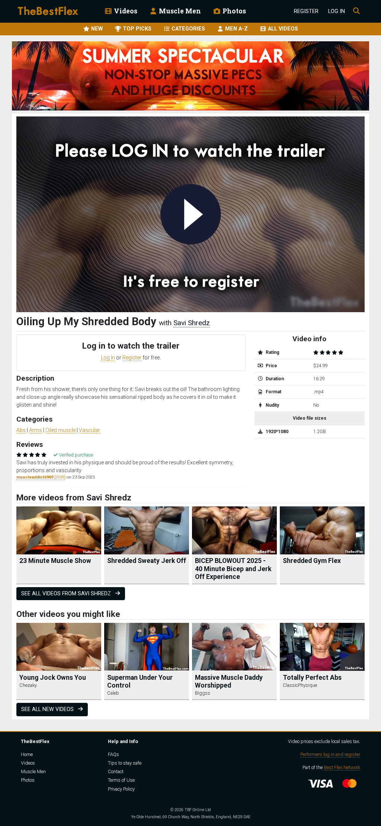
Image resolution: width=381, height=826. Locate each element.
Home (27, 754)
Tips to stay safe (124, 763)
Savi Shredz (191, 322)
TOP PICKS (136, 29)
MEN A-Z (236, 29)
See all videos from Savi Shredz (66, 593)
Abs (21, 430)
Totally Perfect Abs (312, 677)
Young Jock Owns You (52, 677)
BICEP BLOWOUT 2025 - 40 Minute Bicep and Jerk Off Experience (233, 568)
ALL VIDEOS (282, 29)
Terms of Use (121, 780)
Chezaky (28, 685)
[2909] (40, 477)
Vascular (89, 430)
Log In (336, 11)
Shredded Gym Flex (312, 560)
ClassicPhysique (300, 685)
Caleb (113, 693)
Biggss (202, 693)
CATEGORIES (187, 29)
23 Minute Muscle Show (55, 560)
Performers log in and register (330, 754)
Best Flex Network (342, 767)
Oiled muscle (60, 430)
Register (306, 11)
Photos (233, 11)
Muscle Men (179, 11)
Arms (35, 430)
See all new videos (48, 709)
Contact (116, 771)
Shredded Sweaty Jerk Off (146, 560)
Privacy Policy (121, 789)
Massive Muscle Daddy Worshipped (229, 681)
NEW (96, 29)
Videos (124, 11)
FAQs (113, 754)
